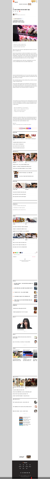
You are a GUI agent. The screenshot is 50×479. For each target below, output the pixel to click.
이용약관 (22, 475)
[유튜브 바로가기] (24, 472)
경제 (13, 8)
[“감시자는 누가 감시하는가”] (35, 341)
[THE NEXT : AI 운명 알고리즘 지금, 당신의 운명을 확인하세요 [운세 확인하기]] (25, 128)
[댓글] (19, 11)
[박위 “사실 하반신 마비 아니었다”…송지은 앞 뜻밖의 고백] (35, 402)
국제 (29, 464)
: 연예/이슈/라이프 (16, 399)
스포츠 (23, 468)
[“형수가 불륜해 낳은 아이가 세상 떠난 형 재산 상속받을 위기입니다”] (35, 406)
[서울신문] (15, 2)
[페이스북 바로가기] (20, 472)
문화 (23, 466)
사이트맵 (28, 475)
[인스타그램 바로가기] (26, 472)
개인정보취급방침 (25, 475)
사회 (23, 464)
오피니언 (14, 334)
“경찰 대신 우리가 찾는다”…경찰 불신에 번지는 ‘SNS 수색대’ (21, 108)
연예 (26, 468)
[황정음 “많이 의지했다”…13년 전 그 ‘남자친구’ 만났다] (35, 411)
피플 (20, 468)
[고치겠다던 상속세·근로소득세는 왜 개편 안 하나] (35, 337)
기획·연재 (14, 348)
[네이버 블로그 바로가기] (29, 472)
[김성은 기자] (14, 15)
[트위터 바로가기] (22, 472)
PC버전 (30, 475)
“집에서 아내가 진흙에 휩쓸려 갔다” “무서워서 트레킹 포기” (21, 107)
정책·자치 (20, 466)
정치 (20, 464)
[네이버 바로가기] (27, 472)
